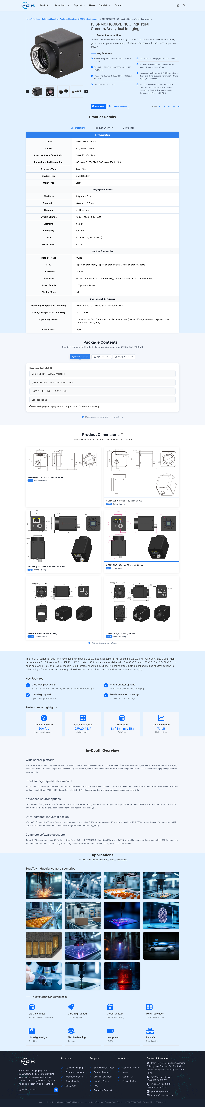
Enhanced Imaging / (50, 19)
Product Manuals (102, 1072)
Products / (37, 19)
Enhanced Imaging (74, 1072)
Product (44, 5)
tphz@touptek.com (160, 1091)
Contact (119, 5)
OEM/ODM (70, 1085)
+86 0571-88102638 (161, 1084)
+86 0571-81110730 (160, 1077)
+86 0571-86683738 (157, 1080)
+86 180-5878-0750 (157, 1087)
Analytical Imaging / (68, 19)
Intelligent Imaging (74, 1076)
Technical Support (103, 1090)
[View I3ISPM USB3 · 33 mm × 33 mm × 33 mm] (63, 460)
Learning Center (101, 1081)
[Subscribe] (56, 1089)
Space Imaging (72, 1081)
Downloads (61, 5)
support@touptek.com (162, 1095)
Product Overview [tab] (104, 128)
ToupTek (103, 5)
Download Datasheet (119, 106)
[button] (27, 91)
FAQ (96, 1085)
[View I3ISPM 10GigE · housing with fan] (141, 603)
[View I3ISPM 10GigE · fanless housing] (63, 603)
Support (78, 5)
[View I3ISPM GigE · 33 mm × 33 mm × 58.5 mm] (63, 536)
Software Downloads (104, 1067)
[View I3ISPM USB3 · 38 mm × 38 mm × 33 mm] (141, 472)
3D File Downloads (103, 1076)
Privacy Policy (129, 1081)
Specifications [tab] (78, 128)
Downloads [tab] (128, 128)
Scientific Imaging (74, 1067)
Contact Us (127, 1076)
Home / (29, 19)
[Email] (20, 1090)
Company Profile (130, 1067)
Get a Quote (99, 106)
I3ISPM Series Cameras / (88, 19)
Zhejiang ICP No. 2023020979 (155, 1102)
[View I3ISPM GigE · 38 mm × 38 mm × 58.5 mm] (141, 535)
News (92, 5)
